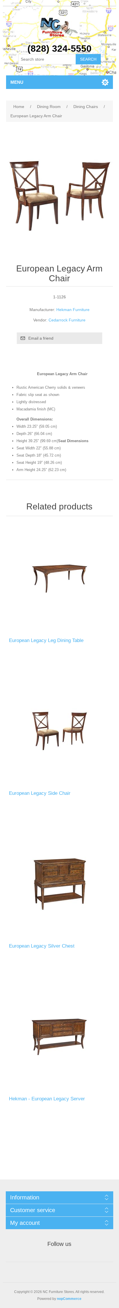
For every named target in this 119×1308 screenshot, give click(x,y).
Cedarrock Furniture (67, 320)
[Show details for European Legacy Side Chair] (59, 731)
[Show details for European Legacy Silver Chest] (59, 883)
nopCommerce (69, 1299)
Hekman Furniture (73, 309)
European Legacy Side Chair (39, 793)
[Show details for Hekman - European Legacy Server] (59, 1036)
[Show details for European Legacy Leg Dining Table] (59, 578)
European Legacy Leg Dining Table (46, 640)
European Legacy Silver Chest (42, 946)
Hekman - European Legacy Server (47, 1099)
